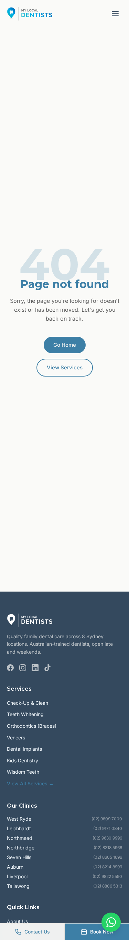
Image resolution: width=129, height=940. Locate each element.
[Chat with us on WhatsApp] (111, 922)
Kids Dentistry (22, 760)
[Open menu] (115, 14)
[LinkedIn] (35, 667)
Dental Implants (24, 749)
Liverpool (17, 876)
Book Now (102, 932)
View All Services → (30, 783)
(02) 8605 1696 (107, 857)
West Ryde (19, 819)
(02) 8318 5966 (108, 847)
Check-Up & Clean (27, 703)
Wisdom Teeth (23, 772)
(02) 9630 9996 (107, 838)
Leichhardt (19, 828)
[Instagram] (22, 667)
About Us (17, 921)
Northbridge (20, 847)
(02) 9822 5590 (107, 876)
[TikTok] (47, 667)
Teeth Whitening (25, 714)
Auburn (15, 867)
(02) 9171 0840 (107, 828)
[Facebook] (10, 667)
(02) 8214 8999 (107, 866)
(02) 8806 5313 (107, 886)
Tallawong (18, 886)
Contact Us (37, 932)
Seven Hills (19, 857)
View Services (65, 367)
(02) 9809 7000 (107, 818)
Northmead (19, 838)
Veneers (16, 737)
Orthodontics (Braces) (31, 726)
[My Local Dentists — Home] (29, 14)
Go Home (64, 345)
